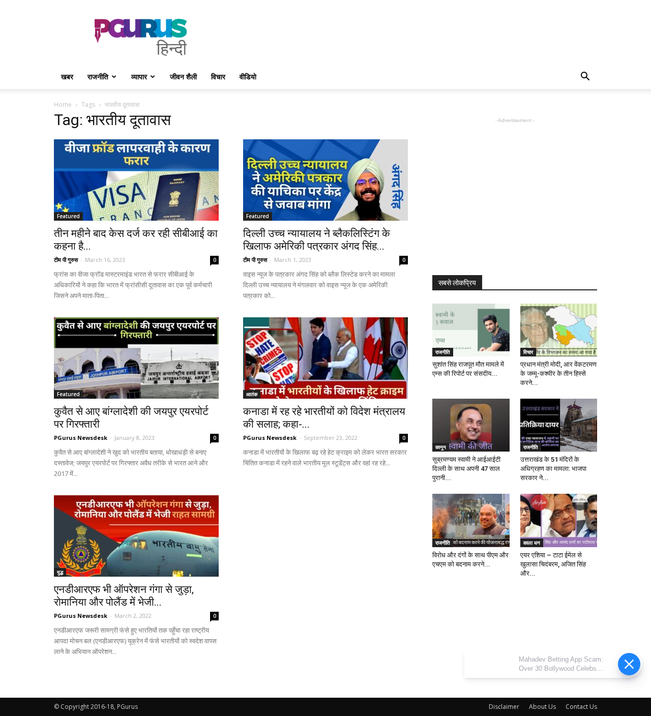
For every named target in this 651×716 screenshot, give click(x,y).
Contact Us (581, 706)
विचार (218, 76)
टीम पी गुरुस (66, 259)
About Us (542, 706)
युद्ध (60, 572)
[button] (585, 77)
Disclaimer (504, 706)
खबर (67, 76)
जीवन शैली (183, 76)
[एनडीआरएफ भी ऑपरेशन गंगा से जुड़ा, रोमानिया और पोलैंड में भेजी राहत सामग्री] (136, 536)
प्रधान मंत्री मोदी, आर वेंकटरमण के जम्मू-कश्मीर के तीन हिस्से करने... (558, 373)
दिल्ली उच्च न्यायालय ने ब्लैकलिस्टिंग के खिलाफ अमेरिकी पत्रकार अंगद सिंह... (316, 239)
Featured (68, 216)
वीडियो (248, 76)
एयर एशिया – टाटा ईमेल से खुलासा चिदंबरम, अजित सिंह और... (553, 564)
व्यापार (139, 76)
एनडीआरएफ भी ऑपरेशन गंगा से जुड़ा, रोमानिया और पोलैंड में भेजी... (124, 595)
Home (63, 104)
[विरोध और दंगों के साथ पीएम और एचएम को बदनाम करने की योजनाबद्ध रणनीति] (471, 520)
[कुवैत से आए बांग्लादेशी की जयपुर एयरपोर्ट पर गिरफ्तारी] (136, 358)
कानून (440, 447)
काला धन (531, 542)
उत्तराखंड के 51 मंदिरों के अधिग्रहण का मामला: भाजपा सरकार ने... (553, 469)
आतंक (251, 394)
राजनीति (97, 76)
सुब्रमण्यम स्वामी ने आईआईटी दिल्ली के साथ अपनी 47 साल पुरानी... (466, 469)
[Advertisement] (412, 37)
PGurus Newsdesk (80, 437)
